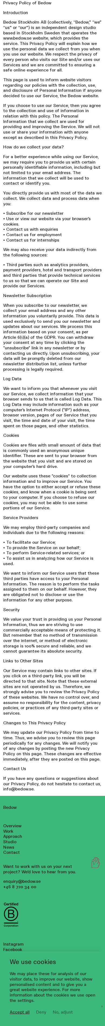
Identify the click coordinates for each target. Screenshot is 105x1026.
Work (8, 830)
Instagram (13, 943)
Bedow (10, 807)
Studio (9, 841)
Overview (12, 825)
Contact (11, 852)
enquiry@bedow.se (22, 881)
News (8, 846)
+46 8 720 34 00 (19, 886)
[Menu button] (94, 862)
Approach (12, 836)
